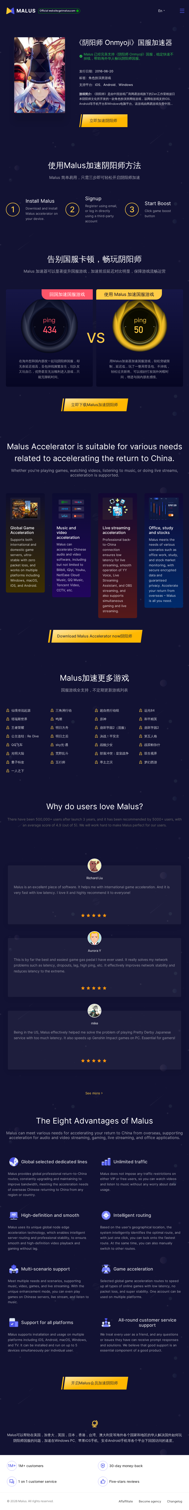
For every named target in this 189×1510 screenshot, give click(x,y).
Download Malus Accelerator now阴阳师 (94, 636)
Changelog (174, 1501)
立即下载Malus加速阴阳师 (94, 404)
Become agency (150, 1501)
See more (92, 1093)
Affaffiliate (126, 1501)
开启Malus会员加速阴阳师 (94, 1382)
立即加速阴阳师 (103, 120)
